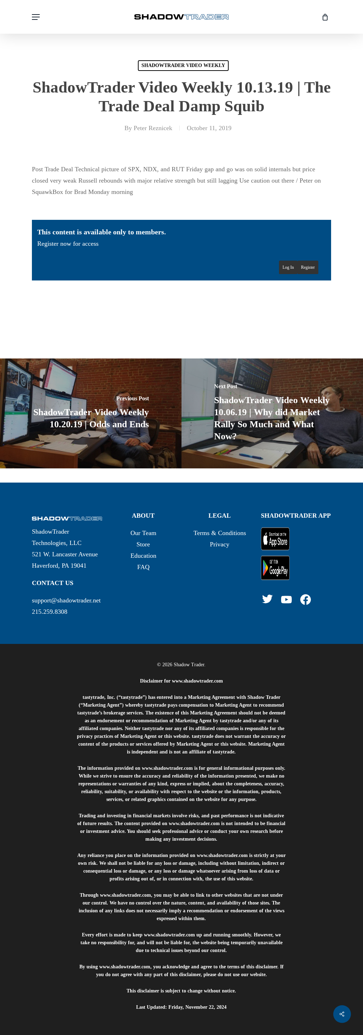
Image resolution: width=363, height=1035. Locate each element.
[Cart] (322, 17)
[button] (36, 17)
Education (143, 555)
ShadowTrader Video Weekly (183, 65)
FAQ (143, 567)
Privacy (219, 544)
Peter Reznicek (153, 128)
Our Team (143, 532)
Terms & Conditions (220, 532)
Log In (288, 267)
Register (308, 267)
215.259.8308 (49, 611)
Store (143, 544)
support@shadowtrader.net (66, 600)
